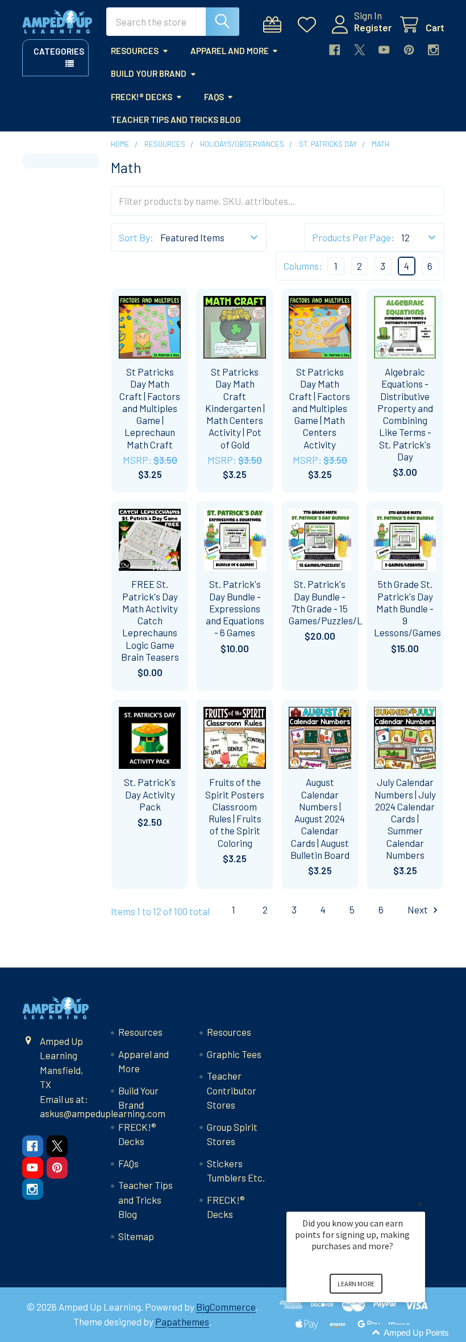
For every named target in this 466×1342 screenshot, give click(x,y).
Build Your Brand (148, 73)
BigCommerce (226, 1306)
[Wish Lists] (309, 25)
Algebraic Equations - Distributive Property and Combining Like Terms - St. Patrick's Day (405, 414)
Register (373, 27)
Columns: (303, 265)
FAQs (214, 97)
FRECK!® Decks (141, 97)
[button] (369, 1333)
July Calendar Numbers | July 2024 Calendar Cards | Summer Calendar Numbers (405, 818)
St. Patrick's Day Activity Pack (150, 794)
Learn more (356, 1283)
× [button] (420, 1204)
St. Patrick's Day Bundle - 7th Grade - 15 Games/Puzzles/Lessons (340, 602)
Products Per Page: (353, 237)
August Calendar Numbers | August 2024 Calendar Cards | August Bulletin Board (319, 818)
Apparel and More (229, 51)
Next (418, 909)
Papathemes (182, 1321)
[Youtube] (383, 49)
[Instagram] (433, 49)
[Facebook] (334, 49)
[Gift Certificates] (275, 25)
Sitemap (136, 1236)
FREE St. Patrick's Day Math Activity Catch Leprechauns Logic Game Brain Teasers (150, 620)
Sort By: (136, 237)
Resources (135, 51)
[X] (359, 49)
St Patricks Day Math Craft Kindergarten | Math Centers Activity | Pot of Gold (235, 408)
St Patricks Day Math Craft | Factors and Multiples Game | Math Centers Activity (319, 408)
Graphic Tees (234, 1054)
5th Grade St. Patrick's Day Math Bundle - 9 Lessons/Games (407, 608)
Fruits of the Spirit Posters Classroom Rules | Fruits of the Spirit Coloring (234, 812)
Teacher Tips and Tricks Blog (176, 119)
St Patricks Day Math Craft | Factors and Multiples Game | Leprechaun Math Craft (149, 408)
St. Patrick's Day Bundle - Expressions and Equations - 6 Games (235, 608)
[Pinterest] (408, 49)
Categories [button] (59, 51)
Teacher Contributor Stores (231, 1090)
